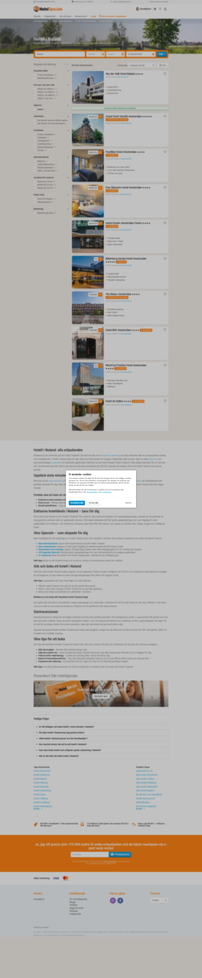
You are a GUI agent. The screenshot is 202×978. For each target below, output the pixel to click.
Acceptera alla (77, 503)
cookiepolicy (106, 492)
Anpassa (128, 503)
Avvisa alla (93, 503)
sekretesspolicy (92, 492)
